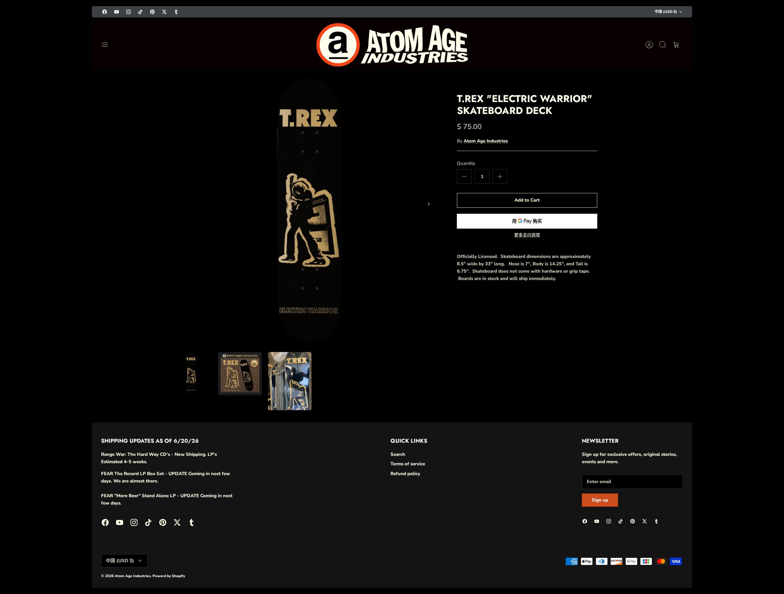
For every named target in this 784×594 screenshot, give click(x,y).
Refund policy (405, 474)
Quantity (466, 163)
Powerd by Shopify (169, 575)
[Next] (428, 204)
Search (397, 454)
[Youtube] (117, 11)
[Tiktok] (140, 11)
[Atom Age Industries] (392, 44)
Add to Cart (527, 200)
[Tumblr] (176, 11)
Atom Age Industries (486, 141)
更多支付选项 (527, 235)
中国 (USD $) (666, 11)
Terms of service (407, 464)
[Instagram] (128, 11)
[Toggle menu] (108, 44)
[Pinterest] (152, 11)
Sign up (600, 500)
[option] (303, 211)
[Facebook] (105, 11)
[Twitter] (164, 11)
